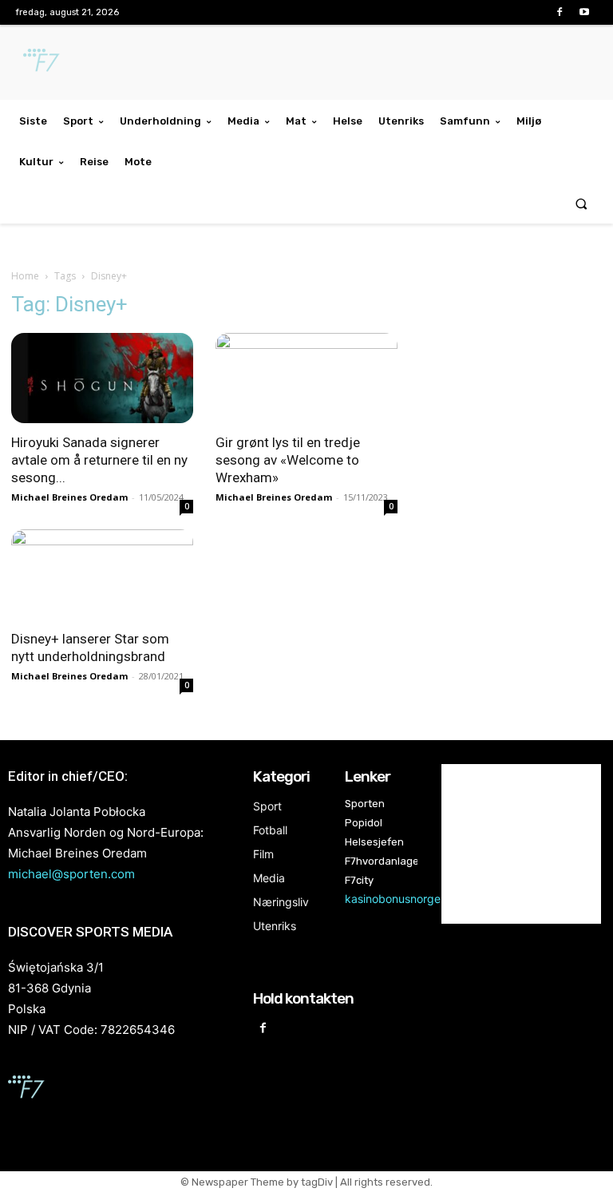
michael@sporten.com (71, 873)
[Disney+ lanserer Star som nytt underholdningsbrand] (102, 574)
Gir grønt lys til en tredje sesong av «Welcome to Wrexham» (288, 459)
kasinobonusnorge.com (405, 898)
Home (25, 276)
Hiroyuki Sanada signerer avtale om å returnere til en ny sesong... (99, 459)
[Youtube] (584, 12)
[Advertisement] (511, 402)
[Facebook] (560, 12)
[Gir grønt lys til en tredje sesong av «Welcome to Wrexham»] (306, 378)
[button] (581, 203)
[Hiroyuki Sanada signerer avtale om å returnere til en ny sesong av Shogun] (102, 378)
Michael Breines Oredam (69, 497)
